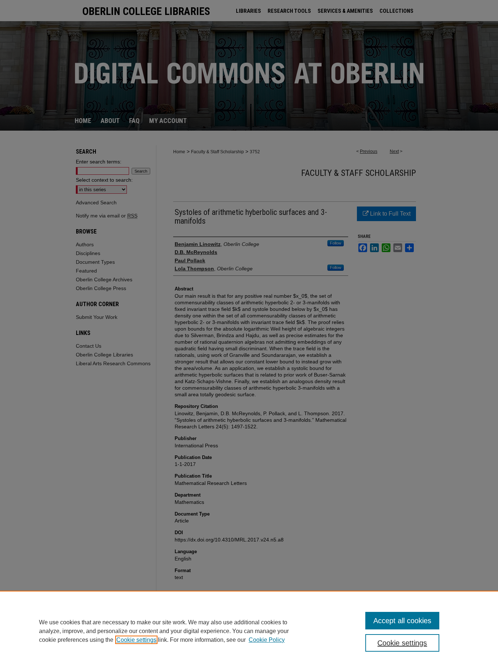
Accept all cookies (402, 621)
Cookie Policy (267, 640)
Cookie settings (136, 640)
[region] (249, 631)
